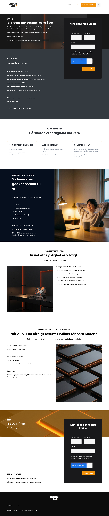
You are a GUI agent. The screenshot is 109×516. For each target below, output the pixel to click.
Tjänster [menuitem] (10, 505)
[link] (13, 4)
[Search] (98, 5)
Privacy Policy (34, 510)
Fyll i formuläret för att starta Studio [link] (20, 108)
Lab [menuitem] (18, 505)
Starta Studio (88, 69)
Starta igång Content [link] (87, 4)
